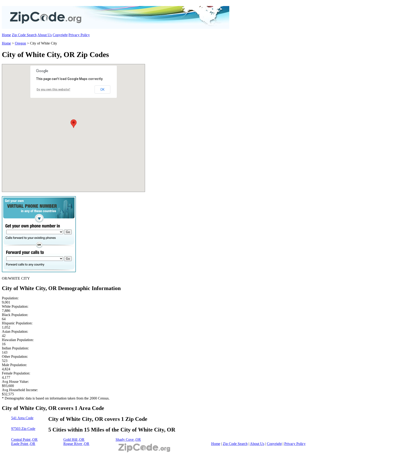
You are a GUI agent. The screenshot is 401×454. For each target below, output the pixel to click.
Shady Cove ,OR (128, 439)
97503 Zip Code (23, 429)
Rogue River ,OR (76, 444)
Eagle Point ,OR (23, 444)
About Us (44, 35)
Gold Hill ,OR (73, 439)
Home (6, 35)
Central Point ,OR (24, 439)
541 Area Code (22, 418)
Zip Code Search (24, 35)
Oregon (20, 43)
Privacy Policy (79, 35)
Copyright (60, 35)
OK (102, 89)
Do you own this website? (53, 89)
